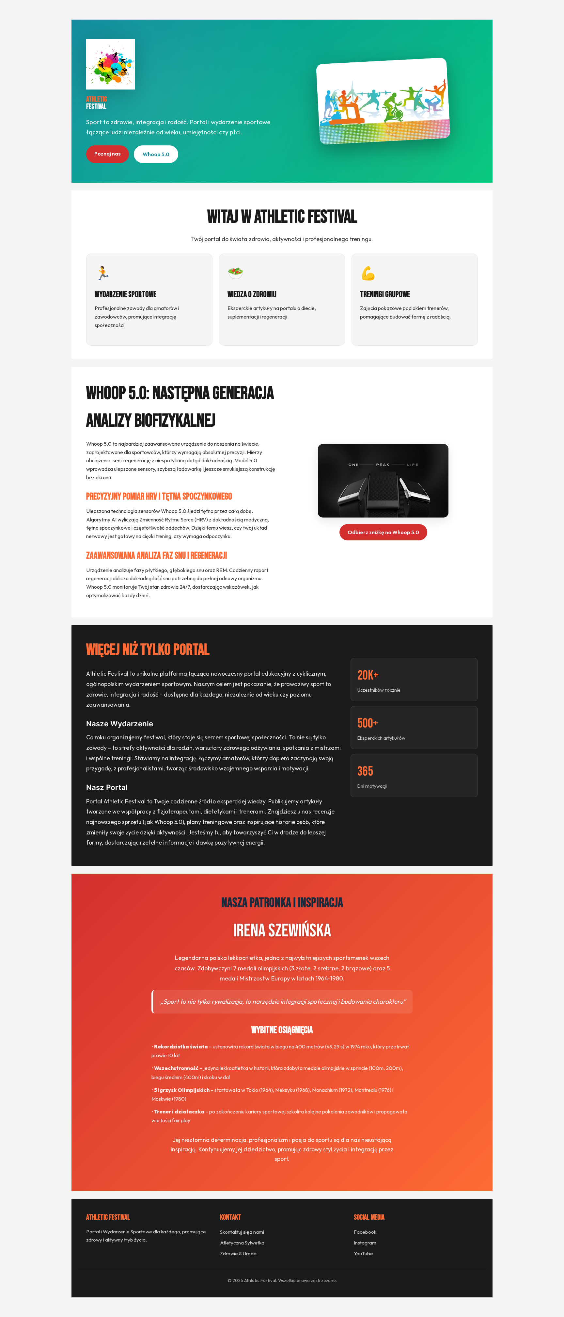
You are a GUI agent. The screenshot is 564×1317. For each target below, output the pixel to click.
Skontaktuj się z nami (242, 1232)
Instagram (365, 1243)
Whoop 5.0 (156, 154)
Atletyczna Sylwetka (242, 1243)
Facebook (365, 1232)
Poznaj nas (107, 153)
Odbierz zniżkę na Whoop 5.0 (383, 532)
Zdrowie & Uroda (238, 1253)
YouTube (363, 1253)
